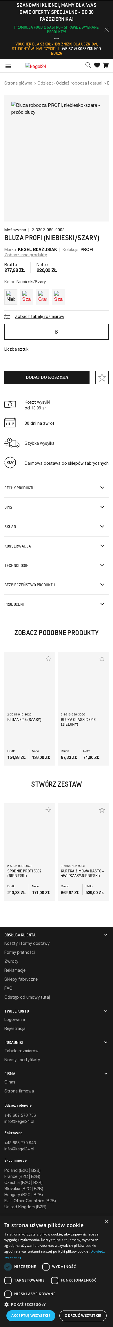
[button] (107, 30)
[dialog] (56, 1271)
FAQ (8, 988)
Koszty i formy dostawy (27, 943)
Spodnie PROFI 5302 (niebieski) (24, 873)
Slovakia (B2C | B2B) (23, 1188)
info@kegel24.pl (19, 1121)
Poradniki (13, 1042)
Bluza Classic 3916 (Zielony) (78, 722)
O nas (9, 1081)
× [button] (106, 1222)
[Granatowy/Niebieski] (42, 295)
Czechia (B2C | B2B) (23, 1182)
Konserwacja (17, 546)
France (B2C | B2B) (22, 1176)
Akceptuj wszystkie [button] (30, 1315)
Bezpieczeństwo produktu (29, 584)
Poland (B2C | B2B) (22, 1170)
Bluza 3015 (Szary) (24, 719)
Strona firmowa (19, 1090)
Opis (8, 507)
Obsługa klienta (20, 935)
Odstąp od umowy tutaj (27, 997)
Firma (9, 1073)
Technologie (16, 565)
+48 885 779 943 (20, 1142)
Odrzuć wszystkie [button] (83, 1315)
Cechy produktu (19, 487)
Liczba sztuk (16, 349)
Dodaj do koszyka (47, 377)
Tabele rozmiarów (21, 1050)
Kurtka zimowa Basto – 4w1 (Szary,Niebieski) (82, 873)
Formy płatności (19, 952)
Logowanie (14, 1019)
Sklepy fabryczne (21, 979)
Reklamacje (14, 970)
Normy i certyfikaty (22, 1059)
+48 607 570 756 (20, 1115)
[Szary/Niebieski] (58, 295)
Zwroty (11, 961)
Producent (14, 604)
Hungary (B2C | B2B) (23, 1194)
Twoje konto (16, 1011)
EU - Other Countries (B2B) (30, 1200)
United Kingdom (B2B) (25, 1206)
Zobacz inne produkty (25, 254)
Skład (10, 526)
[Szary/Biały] (26, 295)
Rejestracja (14, 1028)
